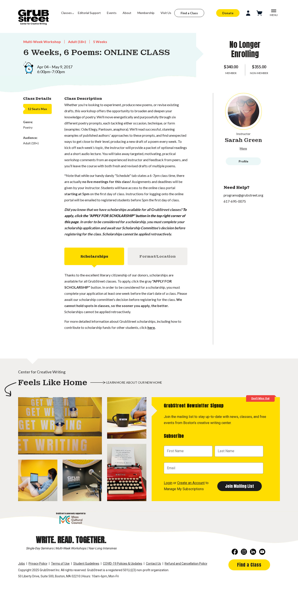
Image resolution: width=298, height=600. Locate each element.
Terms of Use (60, 563)
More (243, 148)
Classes (66, 13)
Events (111, 13)
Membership (145, 13)
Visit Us (166, 13)
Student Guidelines (86, 563)
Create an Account (191, 483)
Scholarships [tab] (94, 256)
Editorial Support (89, 13)
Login (168, 483)
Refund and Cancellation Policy (186, 563)
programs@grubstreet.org (243, 195)
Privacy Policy (38, 563)
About (127, 13)
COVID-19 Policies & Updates (122, 563)
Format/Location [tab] (157, 256)
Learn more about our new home (134, 382)
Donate (227, 13)
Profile (243, 161)
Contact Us (153, 563)
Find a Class (189, 13)
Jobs (21, 563)
